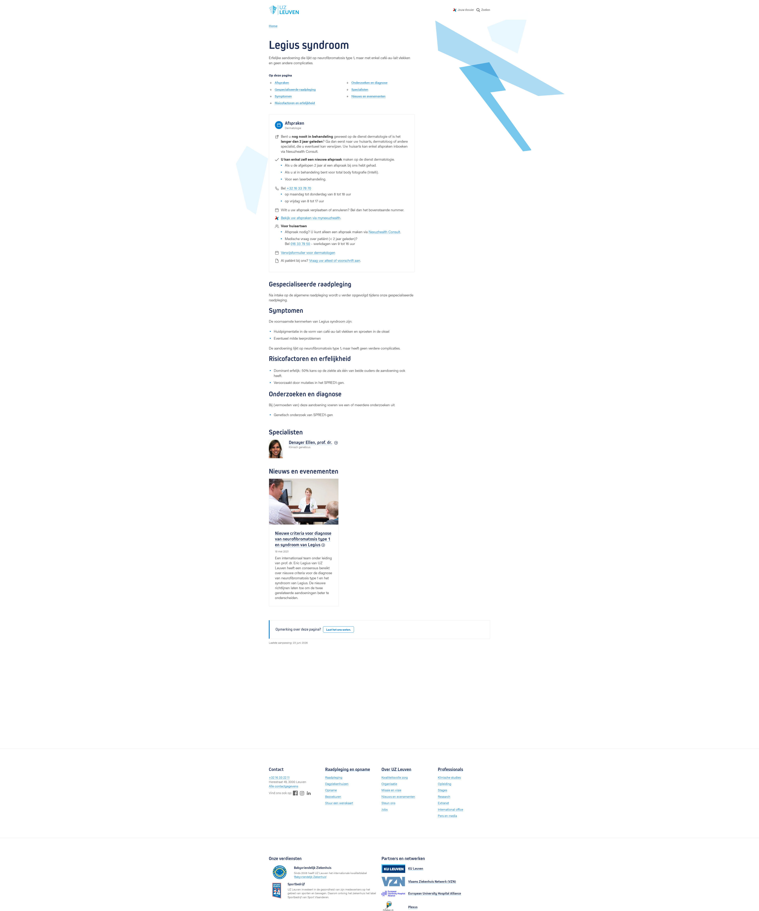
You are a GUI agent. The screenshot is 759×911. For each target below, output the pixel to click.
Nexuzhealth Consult (384, 231)
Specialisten (359, 89)
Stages (442, 790)
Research (444, 796)
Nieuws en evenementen (368, 96)
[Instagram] (302, 793)
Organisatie (389, 783)
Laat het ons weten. (338, 629)
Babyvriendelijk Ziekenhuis (310, 877)
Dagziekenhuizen (336, 783)
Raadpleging (333, 777)
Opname (331, 790)
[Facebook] (295, 792)
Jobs (384, 809)
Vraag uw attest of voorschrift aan (334, 260)
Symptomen (283, 96)
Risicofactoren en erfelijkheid (295, 103)
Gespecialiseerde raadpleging (295, 89)
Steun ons (388, 803)
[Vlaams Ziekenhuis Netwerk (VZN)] (393, 881)
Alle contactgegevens (283, 786)
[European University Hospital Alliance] (393, 893)
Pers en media (447, 815)
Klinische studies (449, 777)
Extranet (443, 803)
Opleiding (444, 783)
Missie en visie (391, 790)
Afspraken (282, 82)
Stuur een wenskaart (339, 803)
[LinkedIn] (308, 792)
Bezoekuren (333, 796)
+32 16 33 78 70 (298, 188)
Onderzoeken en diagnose (369, 82)
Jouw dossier (466, 10)
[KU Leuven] (393, 868)
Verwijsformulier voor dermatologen (308, 252)
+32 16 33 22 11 (279, 777)
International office (450, 809)
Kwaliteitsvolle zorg (394, 777)
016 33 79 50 (300, 243)
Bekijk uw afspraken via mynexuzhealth (310, 217)
